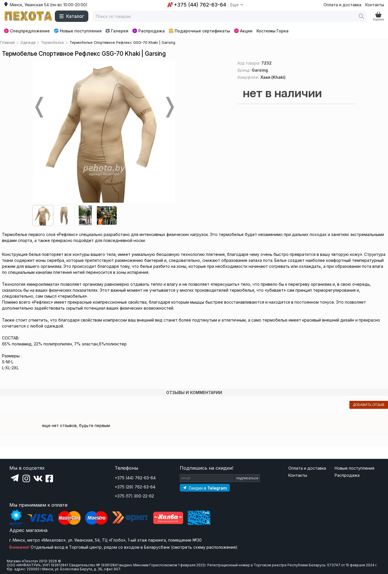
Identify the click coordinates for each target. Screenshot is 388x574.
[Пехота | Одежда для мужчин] (28, 16)
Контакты (374, 4)
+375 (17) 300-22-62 (134, 496)
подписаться (247, 478)
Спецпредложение (30, 30)
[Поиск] (361, 16)
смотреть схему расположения (204, 547)
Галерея (119, 30)
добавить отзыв (368, 405)
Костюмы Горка (272, 30)
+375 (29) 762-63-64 (135, 486)
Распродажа (151, 30)
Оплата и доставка (342, 4)
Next (169, 107)
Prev (38, 107)
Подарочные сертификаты (202, 30)
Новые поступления (81, 30)
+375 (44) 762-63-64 (135, 477)
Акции (246, 30)
